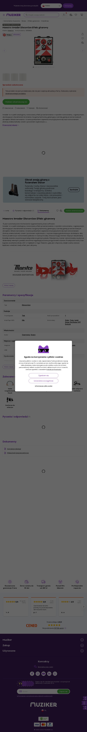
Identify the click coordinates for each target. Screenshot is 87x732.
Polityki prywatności (53, 369)
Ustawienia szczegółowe (43, 381)
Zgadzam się (43, 375)
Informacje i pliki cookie (43, 386)
